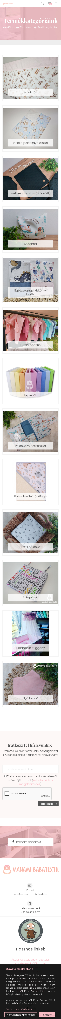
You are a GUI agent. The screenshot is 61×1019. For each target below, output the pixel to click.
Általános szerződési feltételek (30, 960)
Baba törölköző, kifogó (30, 496)
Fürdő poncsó (30, 345)
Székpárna (30, 597)
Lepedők (30, 395)
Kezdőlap (8, 27)
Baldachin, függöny (30, 648)
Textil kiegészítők (48, 27)
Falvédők (30, 92)
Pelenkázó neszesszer (30, 446)
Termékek (26, 27)
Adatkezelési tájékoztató (30, 963)
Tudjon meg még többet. (19, 1009)
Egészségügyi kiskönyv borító (30, 292)
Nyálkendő (30, 698)
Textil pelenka (30, 547)
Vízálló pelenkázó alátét (30, 143)
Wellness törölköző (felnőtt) (30, 193)
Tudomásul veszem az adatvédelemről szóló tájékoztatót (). (32, 780)
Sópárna (30, 244)
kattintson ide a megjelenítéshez (36, 782)
